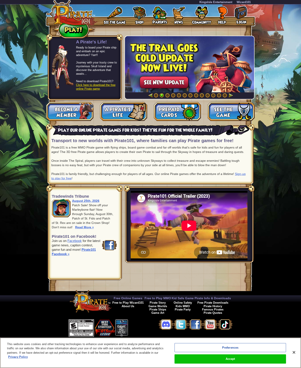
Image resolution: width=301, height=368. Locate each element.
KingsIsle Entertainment (215, 2)
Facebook (74, 241)
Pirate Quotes (213, 312)
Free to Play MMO (158, 298)
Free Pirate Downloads (212, 302)
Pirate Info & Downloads (213, 298)
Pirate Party (183, 309)
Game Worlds (158, 306)
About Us (128, 306)
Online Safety (183, 302)
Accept (230, 359)
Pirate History (213, 306)
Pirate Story (158, 302)
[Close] (294, 352)
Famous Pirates (212, 309)
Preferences (230, 347)
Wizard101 (244, 2)
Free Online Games (128, 298)
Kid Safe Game (183, 298)
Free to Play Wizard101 (128, 302)
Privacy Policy (18, 357)
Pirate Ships (157, 309)
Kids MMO (183, 306)
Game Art (157, 312)
